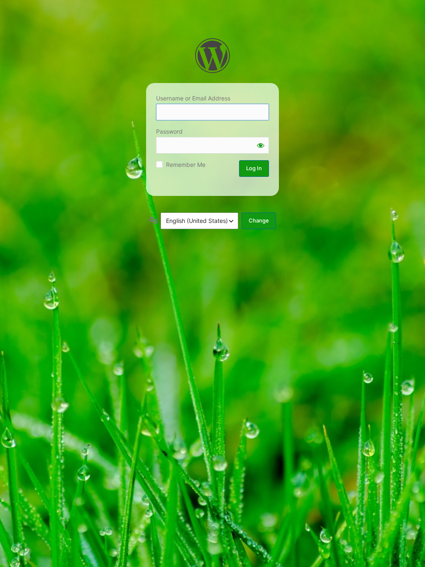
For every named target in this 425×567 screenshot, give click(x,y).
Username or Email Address (193, 98)
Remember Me (185, 164)
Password (169, 131)
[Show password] (260, 145)
